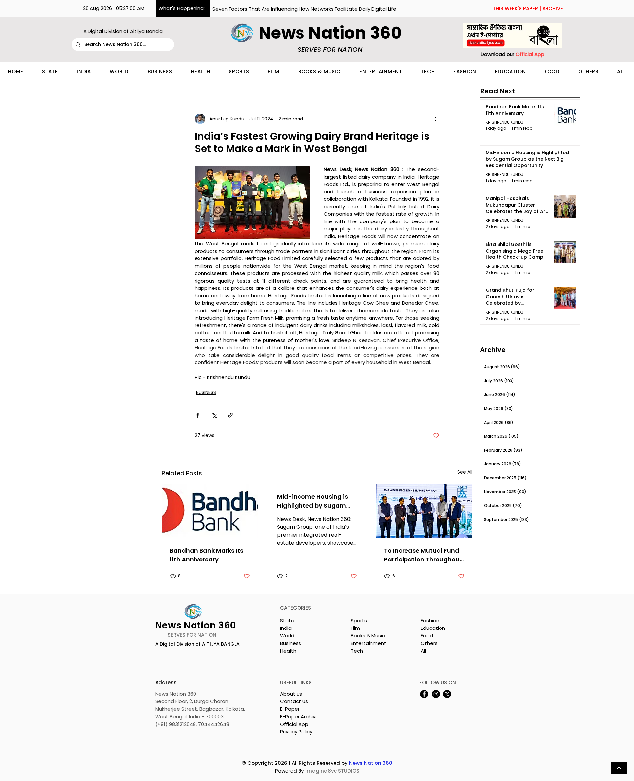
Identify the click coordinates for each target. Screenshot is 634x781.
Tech (357, 650)
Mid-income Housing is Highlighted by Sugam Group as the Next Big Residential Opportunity (313, 501)
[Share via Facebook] (198, 415)
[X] (447, 694)
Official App (294, 724)
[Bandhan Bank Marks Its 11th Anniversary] (210, 511)
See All (464, 472)
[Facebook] (424, 694)
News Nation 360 (370, 763)
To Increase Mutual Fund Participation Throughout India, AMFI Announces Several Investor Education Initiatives (423, 555)
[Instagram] (436, 694)
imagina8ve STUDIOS (332, 770)
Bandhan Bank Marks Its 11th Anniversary (206, 554)
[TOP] (619, 768)
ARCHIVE (552, 8)
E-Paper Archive (299, 716)
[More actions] (435, 119)
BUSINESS (206, 392)
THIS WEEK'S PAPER (515, 8)
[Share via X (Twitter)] (214, 415)
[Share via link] (230, 415)
